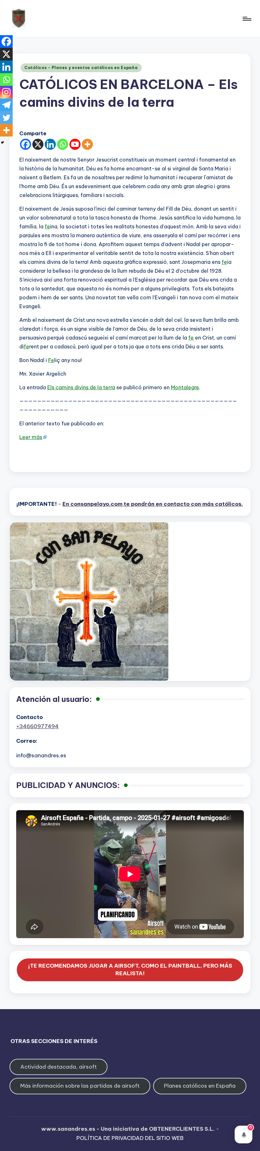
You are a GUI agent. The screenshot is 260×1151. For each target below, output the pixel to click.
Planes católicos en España (200, 1085)
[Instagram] (6, 92)
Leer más (30, 437)
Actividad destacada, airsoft (58, 1066)
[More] (87, 144)
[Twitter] (6, 117)
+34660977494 (37, 726)
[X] (37, 144)
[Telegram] (6, 105)
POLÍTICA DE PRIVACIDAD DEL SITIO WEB (130, 1138)
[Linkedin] (50, 144)
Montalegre (185, 387)
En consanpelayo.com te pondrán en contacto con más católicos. (152, 503)
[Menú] (246, 18)
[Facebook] (25, 144)
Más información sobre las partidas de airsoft (80, 1085)
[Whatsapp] (62, 144)
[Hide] (2, 142)
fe (47, 226)
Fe (51, 360)
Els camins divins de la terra (81, 387)
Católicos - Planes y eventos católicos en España (81, 67)
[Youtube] (75, 144)
